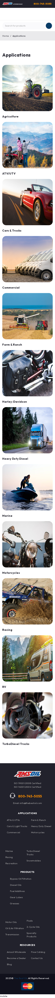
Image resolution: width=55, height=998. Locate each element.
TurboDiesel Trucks (15, 744)
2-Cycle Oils (33, 926)
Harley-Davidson (14, 401)
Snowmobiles (34, 860)
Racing (7, 630)
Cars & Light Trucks (17, 826)
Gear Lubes (16, 897)
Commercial (11, 287)
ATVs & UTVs (13, 820)
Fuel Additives (17, 891)
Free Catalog (38, 952)
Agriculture (10, 116)
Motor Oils (11, 922)
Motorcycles (11, 573)
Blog (9, 964)
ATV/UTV (9, 173)
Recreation (11, 863)
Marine (7, 515)
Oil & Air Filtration (14, 928)
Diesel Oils (15, 884)
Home (5, 35)
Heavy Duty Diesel (15, 458)
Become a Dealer (16, 958)
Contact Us (37, 958)
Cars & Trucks (12, 230)
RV (4, 687)
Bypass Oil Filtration (20, 878)
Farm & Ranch (38, 820)
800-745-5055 (43, 3)
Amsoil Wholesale (16, 952)
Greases (14, 903)
